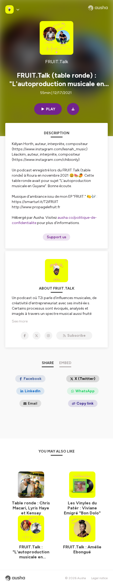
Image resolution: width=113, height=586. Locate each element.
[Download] (73, 109)
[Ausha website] (98, 8)
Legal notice (99, 578)
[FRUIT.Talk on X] (36, 336)
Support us (56, 237)
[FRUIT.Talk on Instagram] (48, 336)
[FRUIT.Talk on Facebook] (25, 336)
